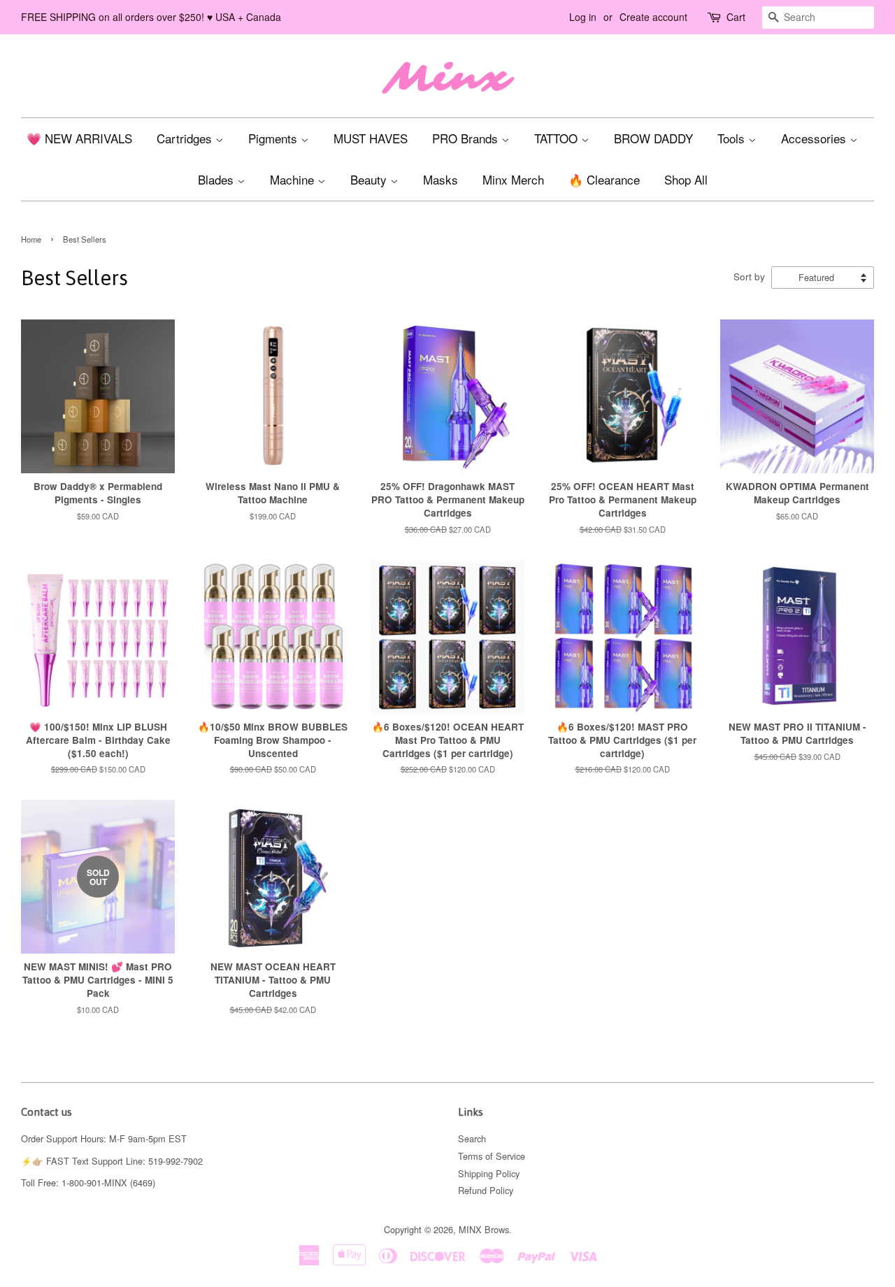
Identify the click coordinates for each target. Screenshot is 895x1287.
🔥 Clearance (604, 179)
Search (472, 1138)
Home (31, 239)
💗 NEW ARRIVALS (79, 138)
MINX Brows (484, 1229)
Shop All (686, 179)
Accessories (815, 138)
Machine (293, 179)
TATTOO (557, 138)
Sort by (749, 276)
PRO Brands (466, 138)
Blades (217, 179)
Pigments (274, 138)
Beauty (370, 179)
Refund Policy (485, 1190)
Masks (440, 179)
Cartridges (186, 138)
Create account (653, 17)
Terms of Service (491, 1156)
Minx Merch (513, 179)
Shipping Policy (489, 1173)
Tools (732, 138)
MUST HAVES (371, 138)
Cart (735, 17)
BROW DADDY (653, 138)
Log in (582, 17)
